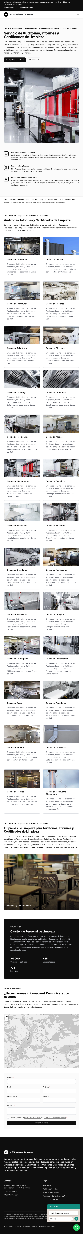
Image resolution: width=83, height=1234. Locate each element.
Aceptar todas (9, 7)
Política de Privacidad (32, 1118)
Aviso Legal (47, 1185)
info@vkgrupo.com (11, 1195)
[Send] (76, 1219)
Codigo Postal (13, 1096)
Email (9, 1087)
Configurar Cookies (50, 1199)
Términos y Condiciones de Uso (55, 1118)
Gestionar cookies (26, 7)
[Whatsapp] (76, 1227)
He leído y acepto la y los (38, 1118)
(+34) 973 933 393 (11, 1191)
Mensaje (11, 1106)
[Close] (77, 1206)
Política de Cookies (50, 1189)
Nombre (10, 1077)
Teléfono (46, 1087)
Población (47, 1096)
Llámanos (33, 60)
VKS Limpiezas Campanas (21, 14)
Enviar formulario (41, 1123)
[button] (41, 1040)
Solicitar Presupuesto (14, 60)
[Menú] (77, 14)
